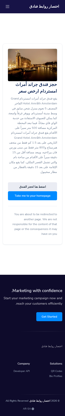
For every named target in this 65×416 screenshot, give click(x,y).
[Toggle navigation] (7, 6)
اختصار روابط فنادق (40, 401)
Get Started (49, 317)
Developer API (22, 371)
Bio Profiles (55, 376)
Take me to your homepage (33, 196)
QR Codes (56, 371)
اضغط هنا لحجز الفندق (32, 187)
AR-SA (27, 408)
